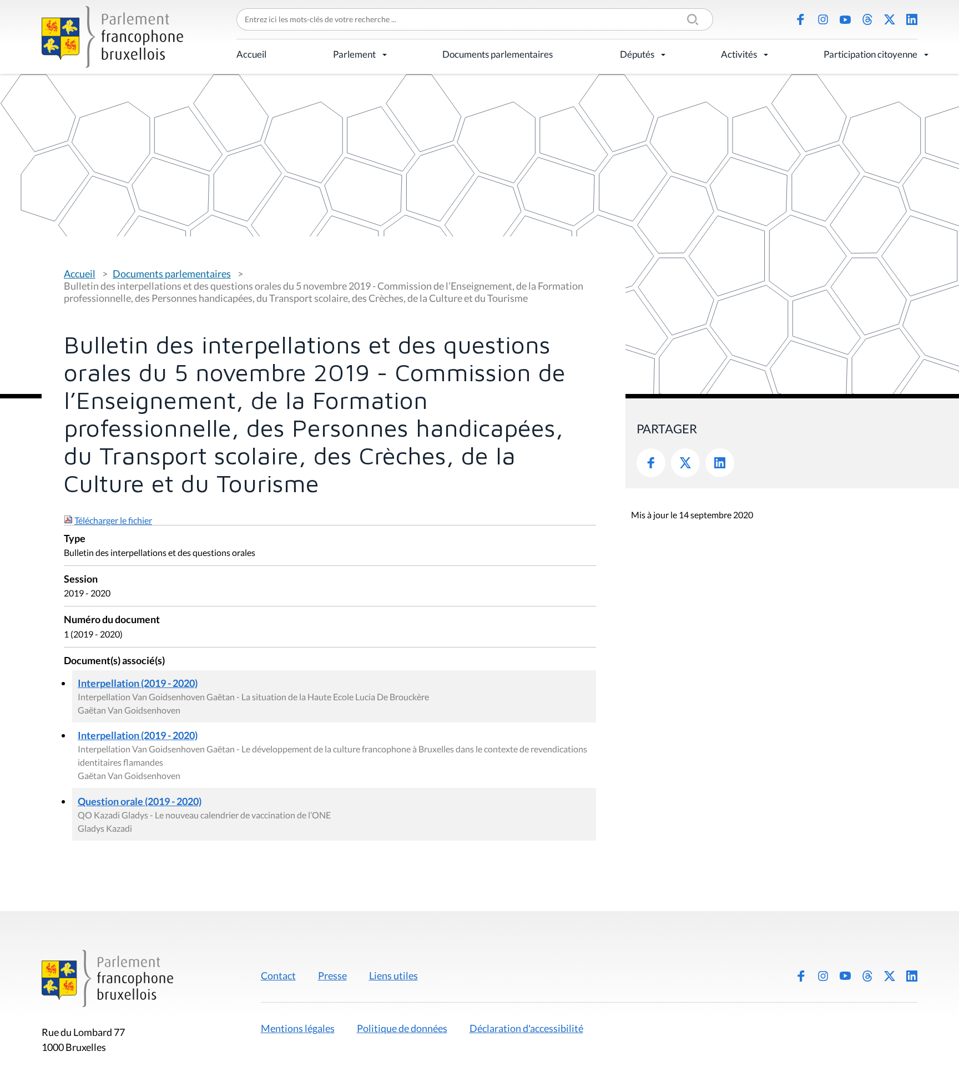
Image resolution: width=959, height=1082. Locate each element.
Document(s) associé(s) (114, 661)
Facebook (800, 19)
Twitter (685, 462)
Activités (739, 54)
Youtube (845, 19)
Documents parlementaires (497, 54)
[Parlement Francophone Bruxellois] (112, 37)
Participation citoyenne (870, 54)
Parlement (354, 54)
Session (81, 579)
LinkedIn (911, 19)
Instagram (823, 19)
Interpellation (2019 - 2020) (138, 683)
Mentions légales (298, 1028)
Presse (332, 975)
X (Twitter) (889, 19)
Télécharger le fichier (113, 520)
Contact (278, 975)
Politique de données (402, 1028)
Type (74, 539)
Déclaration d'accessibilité (526, 1028)
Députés (637, 54)
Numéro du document (112, 620)
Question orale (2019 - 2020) (139, 801)
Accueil (251, 54)
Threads (867, 19)
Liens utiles (393, 975)
